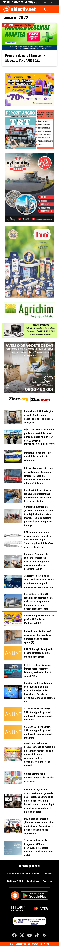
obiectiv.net (23, 9)
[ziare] (19, 398)
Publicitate (33, 881)
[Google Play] (44, 935)
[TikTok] (37, 935)
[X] (22, 935)
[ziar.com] (40, 398)
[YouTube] (29, 935)
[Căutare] (46, 9)
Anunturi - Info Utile (23, 25)
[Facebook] (14, 935)
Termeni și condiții (29, 865)
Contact (47, 881)
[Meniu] (53, 9)
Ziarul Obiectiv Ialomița (18, 2)
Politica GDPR (15, 881)
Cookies (47, 873)
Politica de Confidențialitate (23, 873)
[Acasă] (6, 9)
